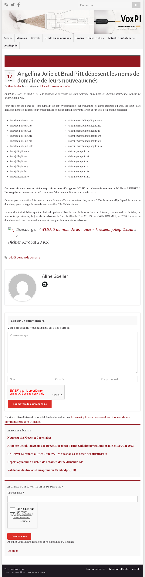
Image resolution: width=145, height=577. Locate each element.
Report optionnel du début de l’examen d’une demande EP (45, 462)
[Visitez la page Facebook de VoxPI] (18, 4)
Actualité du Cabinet (120, 37)
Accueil (8, 37)
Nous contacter (95, 569)
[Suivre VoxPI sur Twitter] (13, 4)
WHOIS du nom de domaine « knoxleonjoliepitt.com (87, 229)
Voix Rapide (11, 45)
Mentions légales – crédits (124, 569)
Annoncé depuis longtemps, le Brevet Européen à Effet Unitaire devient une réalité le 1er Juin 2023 (70, 445)
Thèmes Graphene (35, 572)
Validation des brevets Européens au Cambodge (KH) (41, 470)
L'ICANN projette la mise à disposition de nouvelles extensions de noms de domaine (33, 61)
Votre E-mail (15, 492)
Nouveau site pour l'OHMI (118, 59)
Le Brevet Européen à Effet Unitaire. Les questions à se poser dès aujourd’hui (57, 453)
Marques (21, 37)
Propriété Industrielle (89, 37)
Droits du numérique (57, 37)
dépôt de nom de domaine (24, 257)
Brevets (36, 37)
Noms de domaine (61, 86)
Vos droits (12, 550)
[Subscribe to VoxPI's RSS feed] (6, 4)
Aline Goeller (14, 86)
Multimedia (45, 86)
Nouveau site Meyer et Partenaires (29, 437)
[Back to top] (136, 568)
